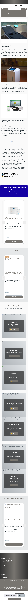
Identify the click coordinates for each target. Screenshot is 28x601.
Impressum (17, 581)
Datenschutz (11, 581)
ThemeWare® (19, 588)
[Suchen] (22, 9)
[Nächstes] (24, 222)
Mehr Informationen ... (19, 593)
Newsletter (16, 580)
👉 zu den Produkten (14, 356)
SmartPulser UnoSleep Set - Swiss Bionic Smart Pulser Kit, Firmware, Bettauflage (13, 520)
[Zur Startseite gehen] (14, 5)
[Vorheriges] (3, 222)
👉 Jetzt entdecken (14, 329)
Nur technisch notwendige (10, 595)
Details (14, 241)
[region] (14, 222)
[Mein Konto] (25, 9)
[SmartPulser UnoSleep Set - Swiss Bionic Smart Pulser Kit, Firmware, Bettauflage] (14, 511)
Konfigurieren (21, 595)
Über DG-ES (21, 580)
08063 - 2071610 (5, 558)
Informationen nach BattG (8, 580)
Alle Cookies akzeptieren (14, 598)
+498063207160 (14, 175)
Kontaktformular (12, 565)
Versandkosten (21, 584)
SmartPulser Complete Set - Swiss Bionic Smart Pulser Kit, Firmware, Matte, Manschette (13, 273)
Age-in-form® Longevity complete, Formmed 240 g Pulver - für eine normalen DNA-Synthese (13, 217)
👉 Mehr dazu (14, 381)
